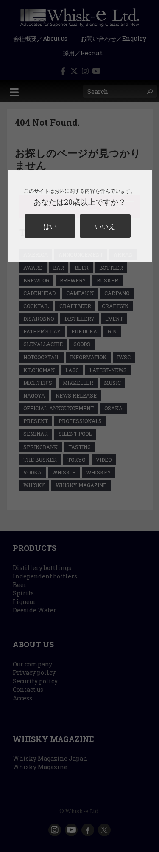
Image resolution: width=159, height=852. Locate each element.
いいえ (105, 226)
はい (50, 226)
